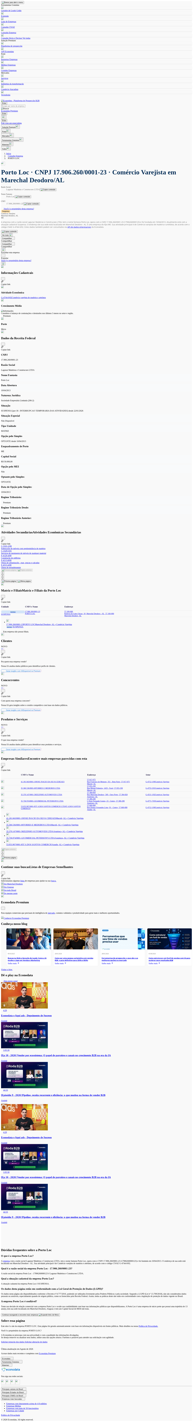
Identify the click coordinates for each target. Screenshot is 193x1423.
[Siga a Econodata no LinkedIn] (8, 1384)
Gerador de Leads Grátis (11, 10)
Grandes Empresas (9, 70)
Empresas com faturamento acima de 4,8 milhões (26, 1404)
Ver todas (26, 38)
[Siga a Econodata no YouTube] (17, 1384)
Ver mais (5, 235)
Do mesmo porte (10, 893)
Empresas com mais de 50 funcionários (22, 1408)
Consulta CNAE (8, 27)
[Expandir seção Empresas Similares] (3, 764)
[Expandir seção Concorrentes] (3, 690)
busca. (53, 881)
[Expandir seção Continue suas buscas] (3, 872)
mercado (51, 913)
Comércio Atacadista (9, 89)
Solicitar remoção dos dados (13, 1342)
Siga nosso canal (10, 981)
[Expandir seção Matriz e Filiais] (3, 596)
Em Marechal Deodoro (13, 884)
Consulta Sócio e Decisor (11, 38)
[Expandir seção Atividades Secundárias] (3, 538)
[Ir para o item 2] (4, 1103)
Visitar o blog (7, 969)
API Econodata (7, 51)
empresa (6, 1261)
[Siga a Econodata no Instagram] (3, 1384)
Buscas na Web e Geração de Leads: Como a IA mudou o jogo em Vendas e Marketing (27, 959)
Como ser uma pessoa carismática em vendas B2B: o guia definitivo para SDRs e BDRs (74, 959)
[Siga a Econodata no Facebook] (13, 1384)
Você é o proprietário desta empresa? (18, 209)
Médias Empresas (8, 65)
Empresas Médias (13, 1406)
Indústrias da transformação (12, 84)
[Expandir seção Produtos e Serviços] (3, 730)
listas (22, 881)
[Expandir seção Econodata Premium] (3, 908)
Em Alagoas (9, 887)
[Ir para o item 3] (6, 1103)
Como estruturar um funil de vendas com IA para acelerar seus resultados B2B (169, 959)
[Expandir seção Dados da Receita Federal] (3, 344)
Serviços (4, 78)
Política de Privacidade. (148, 1326)
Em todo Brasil (10, 890)
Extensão (5, 16)
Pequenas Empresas (9, 59)
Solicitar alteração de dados (36, 1342)
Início (8, 153)
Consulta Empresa (8, 33)
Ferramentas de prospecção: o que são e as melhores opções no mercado (120, 959)
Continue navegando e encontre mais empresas (20, 1315)
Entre (4, 103)
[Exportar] (3, 255)
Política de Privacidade (10, 1415)
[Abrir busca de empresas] (3, 117)
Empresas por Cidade (15, 1411)
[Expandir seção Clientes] (3, 651)
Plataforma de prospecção (11, 46)
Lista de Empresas (8, 21)
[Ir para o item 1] (2, 1103)
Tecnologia (5, 95)
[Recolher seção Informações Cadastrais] (3, 278)
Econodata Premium (47, 1353)
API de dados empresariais (79, 227)
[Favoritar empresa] (3, 249)
